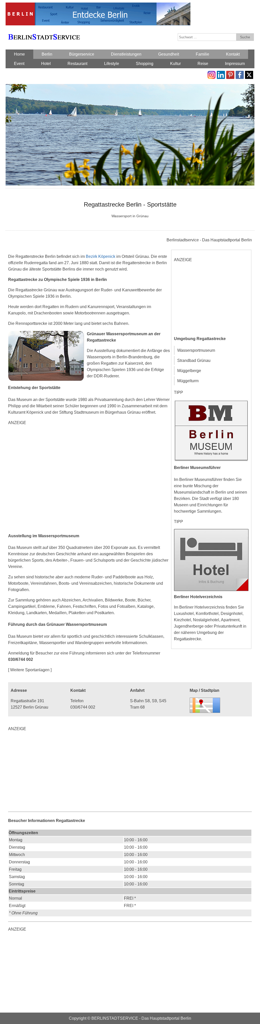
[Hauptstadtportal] (98, 6)
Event (19, 63)
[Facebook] (240, 74)
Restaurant (77, 63)
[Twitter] (249, 74)
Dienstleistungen (126, 54)
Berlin (47, 54)
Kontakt (233, 54)
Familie (202, 54)
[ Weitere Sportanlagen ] (30, 670)
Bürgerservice (81, 54)
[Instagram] (211, 74)
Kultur (175, 63)
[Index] (44, 31)
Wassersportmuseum (196, 350)
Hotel (46, 63)
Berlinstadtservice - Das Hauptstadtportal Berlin (209, 240)
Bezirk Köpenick (100, 256)
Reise (203, 63)
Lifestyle (111, 63)
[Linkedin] (221, 74)
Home (19, 54)
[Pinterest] (230, 74)
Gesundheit (168, 54)
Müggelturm (188, 381)
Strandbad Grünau (193, 360)
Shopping (144, 63)
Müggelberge (189, 370)
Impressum (235, 63)
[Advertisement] (89, 478)
